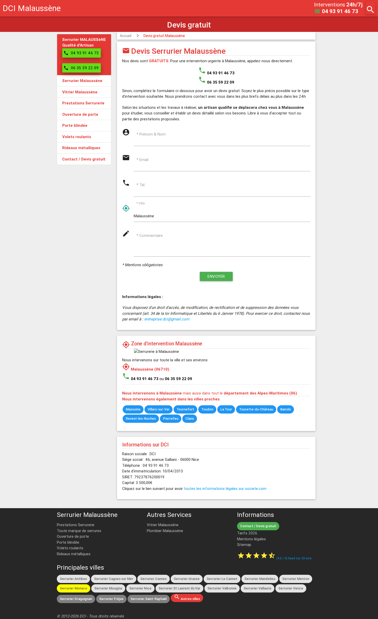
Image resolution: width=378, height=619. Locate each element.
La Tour (226, 409)
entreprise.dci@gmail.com (166, 319)
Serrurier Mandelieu (260, 579)
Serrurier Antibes (73, 579)
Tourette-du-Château (256, 409)
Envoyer (216, 276)
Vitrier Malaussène (162, 524)
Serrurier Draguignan (76, 599)
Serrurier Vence (290, 588)
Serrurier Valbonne (222, 588)
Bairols (285, 409)
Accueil (125, 35)
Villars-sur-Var (158, 409)
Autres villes (187, 597)
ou (175, 378)
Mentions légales (251, 538)
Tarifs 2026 (247, 533)
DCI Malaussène (32, 8)
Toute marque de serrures (79, 530)
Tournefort (185, 409)
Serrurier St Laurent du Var (179, 588)
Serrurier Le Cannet (222, 579)
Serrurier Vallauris (257, 588)
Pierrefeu (170, 418)
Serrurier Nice (140, 588)
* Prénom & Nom (151, 134)
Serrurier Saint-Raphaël (149, 599)
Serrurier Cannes (153, 579)
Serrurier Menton (295, 579)
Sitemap (244, 544)
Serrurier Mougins (108, 588)
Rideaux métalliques (74, 553)
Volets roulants (70, 547)
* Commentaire (150, 235)
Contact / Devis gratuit (258, 526)
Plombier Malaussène (165, 530)
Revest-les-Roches (141, 418)
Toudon (207, 409)
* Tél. (141, 184)
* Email (142, 159)
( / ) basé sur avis (294, 558)
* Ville (141, 203)
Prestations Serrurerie (75, 524)
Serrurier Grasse (187, 579)
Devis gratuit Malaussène (164, 35)
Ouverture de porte (73, 536)
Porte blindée (68, 542)
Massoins (133, 409)
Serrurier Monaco (73, 588)
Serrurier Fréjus (111, 599)
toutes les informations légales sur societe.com (225, 488)
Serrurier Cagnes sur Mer (113, 579)
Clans (189, 418)
